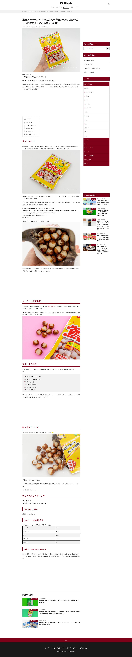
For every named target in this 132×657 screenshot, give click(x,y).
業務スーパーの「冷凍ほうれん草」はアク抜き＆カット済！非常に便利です (59, 601)
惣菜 (86, 112)
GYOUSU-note (66, 3)
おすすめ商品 (31, 11)
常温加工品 (88, 108)
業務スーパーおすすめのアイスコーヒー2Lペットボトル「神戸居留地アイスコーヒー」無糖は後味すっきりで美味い (103, 225)
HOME (25, 11)
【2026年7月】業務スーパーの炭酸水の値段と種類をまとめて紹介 (103, 202)
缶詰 (86, 120)
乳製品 (87, 96)
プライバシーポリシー (72, 648)
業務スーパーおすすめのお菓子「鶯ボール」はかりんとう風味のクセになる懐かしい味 (54, 11)
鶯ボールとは (28, 122)
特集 (72, 7)
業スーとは (59, 7)
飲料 (86, 136)
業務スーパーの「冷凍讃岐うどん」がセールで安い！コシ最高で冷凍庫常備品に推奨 (59, 623)
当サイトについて (50, 648)
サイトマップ (60, 648)
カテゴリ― (66, 7)
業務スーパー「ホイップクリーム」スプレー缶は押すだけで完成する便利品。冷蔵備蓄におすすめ (103, 250)
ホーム (52, 7)
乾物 (86, 100)
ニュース (87, 144)
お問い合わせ (83, 648)
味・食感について (29, 131)
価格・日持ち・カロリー (31, 134)
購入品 (87, 163)
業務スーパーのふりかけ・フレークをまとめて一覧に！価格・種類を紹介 (103, 238)
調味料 (87, 128)
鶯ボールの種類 (28, 128)
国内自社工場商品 (89, 155)
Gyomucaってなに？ (89, 60)
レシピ (87, 151)
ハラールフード (89, 147)
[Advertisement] (51, 102)
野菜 (86, 132)
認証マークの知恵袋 (89, 72)
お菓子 (39, 26)
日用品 (87, 116)
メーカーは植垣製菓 (30, 125)
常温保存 (47, 26)
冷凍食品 (87, 104)
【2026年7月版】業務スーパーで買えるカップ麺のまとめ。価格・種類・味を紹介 (103, 212)
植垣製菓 (50, 306)
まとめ (87, 140)
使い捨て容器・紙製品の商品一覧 (92, 68)
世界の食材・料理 (88, 64)
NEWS (77, 7)
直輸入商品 (88, 159)
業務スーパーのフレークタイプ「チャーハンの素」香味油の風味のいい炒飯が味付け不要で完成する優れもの (59, 612)
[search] (108, 48)
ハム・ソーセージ (89, 92)
